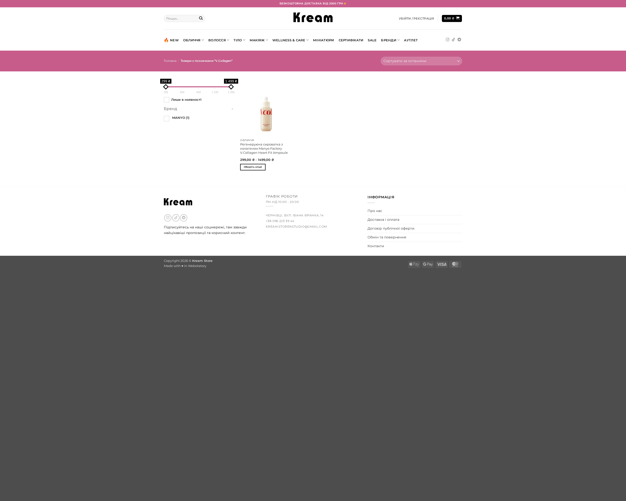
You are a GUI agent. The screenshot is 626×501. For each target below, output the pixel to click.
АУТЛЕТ (411, 40)
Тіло (238, 40)
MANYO (181, 118)
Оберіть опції (253, 166)
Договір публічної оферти (391, 228)
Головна (170, 61)
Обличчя (192, 40)
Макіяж (257, 40)
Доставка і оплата (383, 219)
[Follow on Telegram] (459, 40)
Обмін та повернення (387, 237)
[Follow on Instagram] (447, 40)
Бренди (388, 40)
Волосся (217, 40)
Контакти (376, 246)
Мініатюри (323, 40)
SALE (372, 40)
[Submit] (201, 18)
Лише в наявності (186, 99)
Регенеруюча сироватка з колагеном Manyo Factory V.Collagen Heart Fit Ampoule (264, 148)
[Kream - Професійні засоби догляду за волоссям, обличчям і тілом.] (313, 18)
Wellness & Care (288, 40)
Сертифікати (351, 40)
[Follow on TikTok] (453, 40)
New (174, 40)
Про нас (375, 211)
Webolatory (197, 266)
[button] (416, 18)
